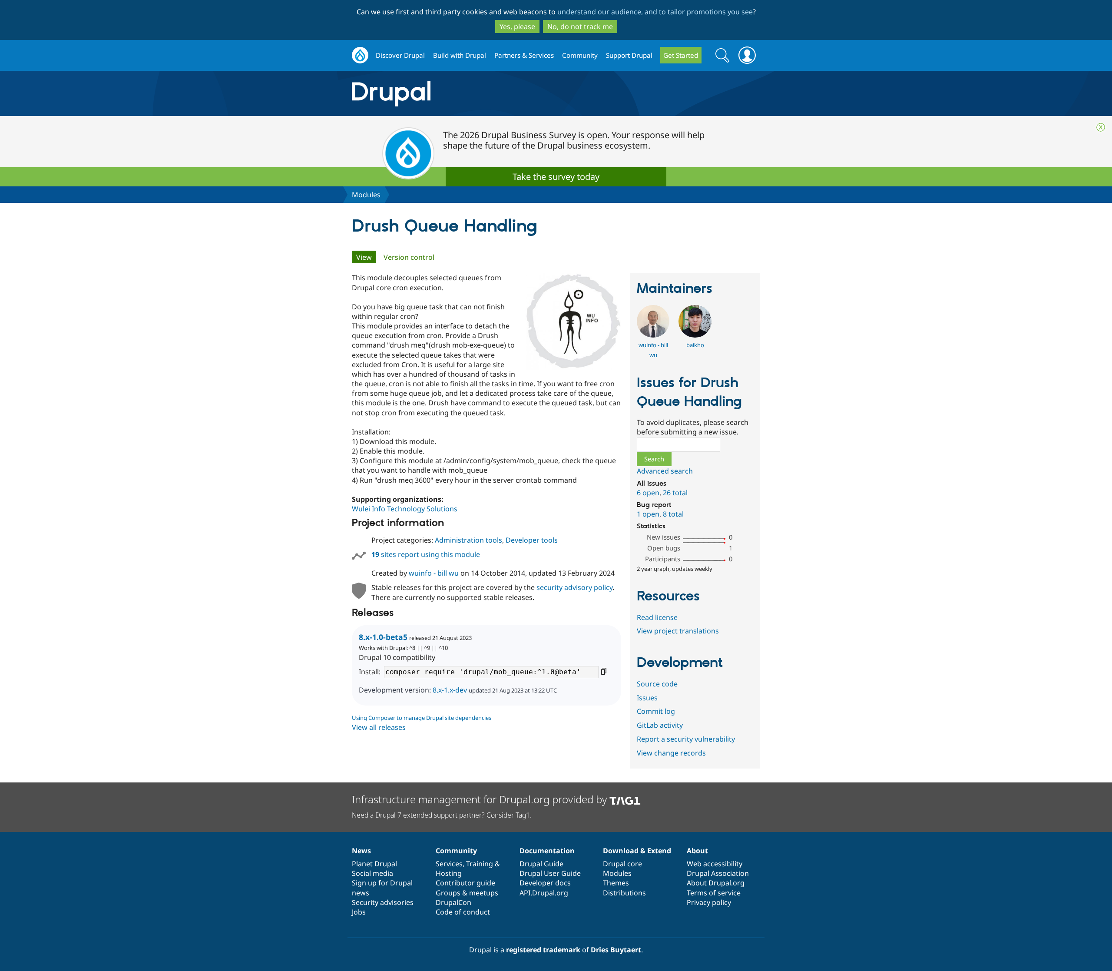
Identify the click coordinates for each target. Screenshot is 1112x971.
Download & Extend (637, 850)
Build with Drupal (459, 55)
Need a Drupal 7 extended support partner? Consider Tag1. (442, 815)
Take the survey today (556, 176)
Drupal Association (718, 873)
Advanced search (665, 471)
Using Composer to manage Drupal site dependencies (421, 718)
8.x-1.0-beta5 (383, 637)
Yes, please (517, 26)
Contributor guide (465, 883)
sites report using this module (425, 554)
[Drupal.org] (469, 93)
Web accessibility (714, 863)
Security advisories (383, 902)
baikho (695, 345)
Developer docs (545, 883)
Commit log (656, 711)
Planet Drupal (374, 863)
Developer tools (532, 540)
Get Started (680, 55)
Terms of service (714, 893)
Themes (616, 883)
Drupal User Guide (550, 873)
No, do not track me (580, 26)
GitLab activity (660, 725)
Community (580, 55)
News (361, 850)
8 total (673, 514)
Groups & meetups (467, 893)
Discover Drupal (400, 55)
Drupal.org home (360, 55)
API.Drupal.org (544, 893)
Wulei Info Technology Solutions (404, 509)
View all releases (379, 727)
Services (449, 863)
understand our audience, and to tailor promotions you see (655, 12)
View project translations (678, 631)
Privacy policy (709, 902)
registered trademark (543, 949)
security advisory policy (574, 587)
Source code (657, 684)
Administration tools (468, 540)
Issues (647, 698)
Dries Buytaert (616, 949)
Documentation (547, 850)
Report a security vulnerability (686, 739)
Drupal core (622, 863)
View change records (671, 753)
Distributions (624, 893)
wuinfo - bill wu (434, 573)
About (697, 850)
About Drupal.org (716, 883)
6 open (648, 492)
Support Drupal (629, 55)
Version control (409, 257)
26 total (675, 492)
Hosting (449, 873)
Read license (657, 617)
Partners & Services (524, 55)
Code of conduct (463, 912)
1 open (648, 514)
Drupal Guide (541, 863)
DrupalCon (453, 902)
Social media (372, 873)
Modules (366, 194)
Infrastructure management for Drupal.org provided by (480, 799)
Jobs (359, 912)
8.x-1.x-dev (450, 690)
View (366, 257)
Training (479, 863)
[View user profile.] (653, 335)
